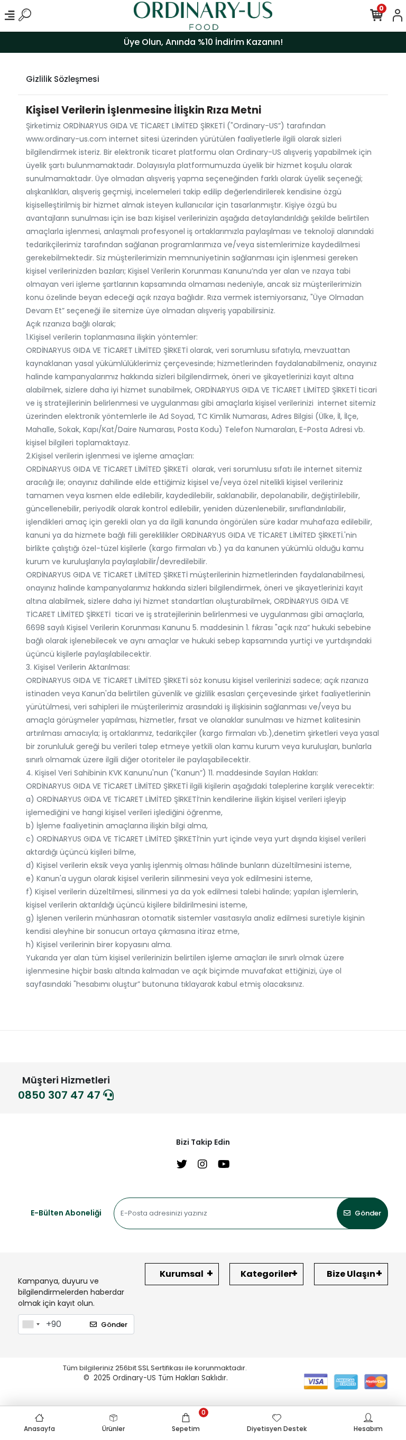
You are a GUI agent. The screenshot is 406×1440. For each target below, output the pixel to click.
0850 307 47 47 (60, 1095)
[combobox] (31, 1324)
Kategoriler (266, 1274)
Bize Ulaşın (351, 1274)
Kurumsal (182, 1274)
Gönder (368, 1213)
